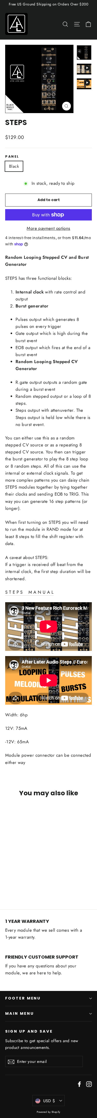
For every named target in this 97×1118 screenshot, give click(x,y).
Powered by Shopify (48, 1112)
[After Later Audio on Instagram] (89, 1083)
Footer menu (23, 998)
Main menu (19, 1013)
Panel (12, 156)
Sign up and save (29, 1031)
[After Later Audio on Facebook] (79, 1083)
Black (14, 166)
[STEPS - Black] (8, 884)
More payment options (48, 228)
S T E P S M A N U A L (29, 592)
